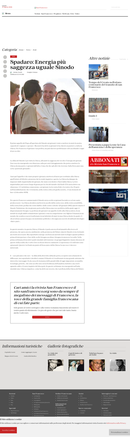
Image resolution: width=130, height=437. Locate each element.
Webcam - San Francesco (109, 396)
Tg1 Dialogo (14, 412)
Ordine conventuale (62, 396)
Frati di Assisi (83, 402)
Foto (72, 14)
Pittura (82, 400)
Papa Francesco (15, 410)
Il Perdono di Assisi (39, 415)
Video (77, 14)
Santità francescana (62, 400)
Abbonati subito (107, 415)
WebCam (66, 14)
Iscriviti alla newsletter (109, 400)
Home (21, 50)
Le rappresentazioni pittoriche (42, 402)
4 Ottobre (36, 409)
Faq (12, 404)
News (28, 50)
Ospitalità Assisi (10, 352)
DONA (47, 317)
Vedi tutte (123, 59)
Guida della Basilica (30, 356)
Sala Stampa (106, 402)
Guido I (93, 116)
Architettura (83, 398)
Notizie (37, 14)
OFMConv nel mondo (62, 398)
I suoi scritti (37, 398)
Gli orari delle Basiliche (63, 414)
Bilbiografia (37, 406)
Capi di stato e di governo (75, 354)
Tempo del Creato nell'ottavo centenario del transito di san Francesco (105, 84)
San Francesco (47, 14)
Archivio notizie (107, 412)
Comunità (82, 410)
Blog (12, 402)
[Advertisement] (65, 32)
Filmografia (37, 404)
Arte (81, 396)
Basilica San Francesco (86, 404)
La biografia (37, 396)
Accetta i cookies (8, 430)
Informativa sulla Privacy (116, 423)
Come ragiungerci (61, 409)
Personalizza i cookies (119, 432)
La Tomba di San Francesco (41, 413)
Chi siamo (105, 410)
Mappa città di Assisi (11, 356)
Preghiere (58, 14)
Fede (35, 50)
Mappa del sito (107, 404)
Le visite (113, 353)
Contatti (82, 412)
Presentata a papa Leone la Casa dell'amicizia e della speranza (107, 145)
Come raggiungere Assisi (29, 352)
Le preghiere (37, 400)
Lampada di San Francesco (41, 411)
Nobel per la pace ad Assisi (96, 354)
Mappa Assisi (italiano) (63, 416)
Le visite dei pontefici (53, 354)
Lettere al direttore (108, 398)
